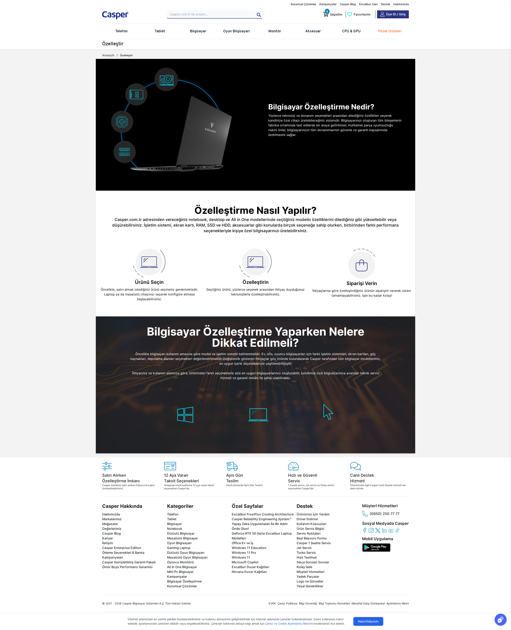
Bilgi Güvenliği (308, 603)
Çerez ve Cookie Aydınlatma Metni (287, 623)
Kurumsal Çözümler (303, 4)
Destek (385, 4)
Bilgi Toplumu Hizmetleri (334, 603)
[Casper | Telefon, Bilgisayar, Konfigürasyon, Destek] (131, 15)
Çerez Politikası (287, 603)
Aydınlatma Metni (397, 603)
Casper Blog (348, 4)
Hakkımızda (401, 4)
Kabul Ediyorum (368, 621)
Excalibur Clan (368, 4)
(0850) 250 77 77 (384, 514)
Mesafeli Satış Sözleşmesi (368, 603)
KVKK (272, 603)
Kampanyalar (328, 4)
